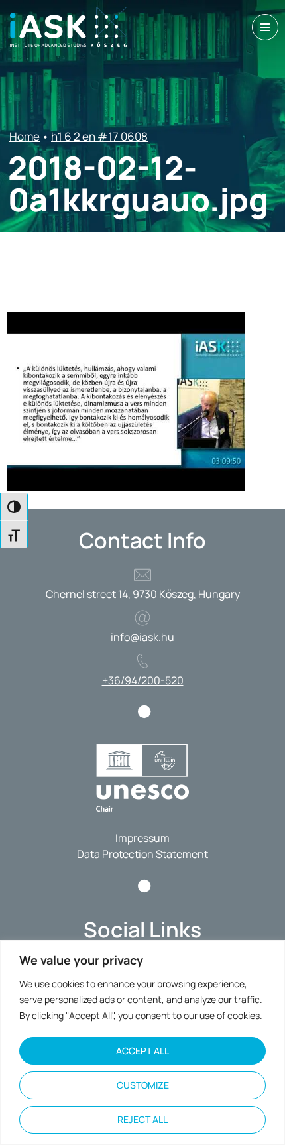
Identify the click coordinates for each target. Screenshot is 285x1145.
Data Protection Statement (142, 854)
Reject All (142, 1119)
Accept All (142, 1050)
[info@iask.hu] (142, 618)
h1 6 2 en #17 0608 (99, 136)
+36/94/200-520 (143, 680)
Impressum (142, 838)
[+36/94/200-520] (142, 661)
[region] (142, 1042)
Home (24, 136)
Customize (143, 1085)
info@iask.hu (142, 637)
